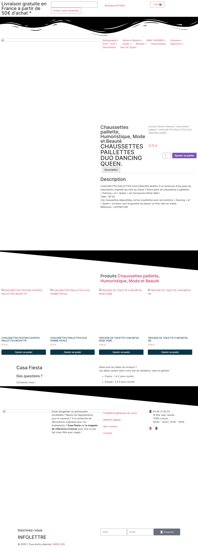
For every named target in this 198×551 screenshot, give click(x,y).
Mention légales (112, 419)
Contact (107, 433)
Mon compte (110, 426)
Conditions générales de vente (120, 413)
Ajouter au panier (184, 155)
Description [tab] (111, 169)
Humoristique (115, 136)
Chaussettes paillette (114, 129)
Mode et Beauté (166, 126)
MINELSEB (59, 544)
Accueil (152, 126)
